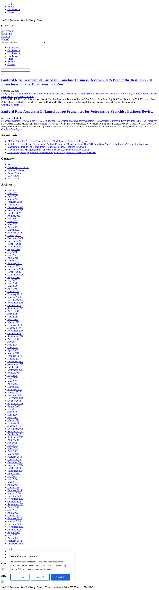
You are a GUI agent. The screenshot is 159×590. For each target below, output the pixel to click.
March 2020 (13, 291)
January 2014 (14, 493)
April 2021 (12, 257)
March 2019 (13, 322)
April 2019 (12, 319)
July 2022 (12, 218)
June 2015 (12, 445)
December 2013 (15, 496)
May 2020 (12, 285)
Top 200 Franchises (24, 96)
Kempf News (14, 173)
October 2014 (14, 468)
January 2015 (14, 459)
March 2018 (13, 353)
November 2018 (15, 330)
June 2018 (12, 344)
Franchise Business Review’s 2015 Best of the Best (106, 93)
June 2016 (12, 412)
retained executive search (73, 121)
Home (10, 3)
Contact (11, 12)
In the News (35, 121)
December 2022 (15, 207)
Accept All (60, 577)
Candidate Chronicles (18, 167)
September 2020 (15, 274)
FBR (3, 93)
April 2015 (12, 451)
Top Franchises (149, 121)
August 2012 (13, 532)
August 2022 (13, 215)
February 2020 (14, 294)
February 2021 (14, 263)
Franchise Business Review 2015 (63, 93)
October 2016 (14, 400)
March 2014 (13, 487)
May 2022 (12, 224)
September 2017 (15, 370)
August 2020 (13, 277)
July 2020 (12, 280)
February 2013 (14, 518)
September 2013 (15, 504)
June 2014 (12, 479)
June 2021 (12, 255)
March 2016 (13, 420)
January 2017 (14, 392)
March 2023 (13, 199)
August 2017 (13, 372)
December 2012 (15, 524)
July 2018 (12, 342)
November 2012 (15, 526)
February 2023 (14, 201)
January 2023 (14, 204)
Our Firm (12, 47)
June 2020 (12, 283)
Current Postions (15, 170)
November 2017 (15, 364)
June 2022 (12, 221)
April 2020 (12, 288)
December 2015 (15, 428)
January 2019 (14, 328)
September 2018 (15, 336)
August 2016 (13, 406)
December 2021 (15, 238)
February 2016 (14, 423)
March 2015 (13, 454)
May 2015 (12, 448)
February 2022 (14, 232)
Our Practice (13, 9)
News (11, 61)
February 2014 (14, 490)
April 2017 (12, 384)
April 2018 (12, 350)
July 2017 (12, 375)
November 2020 (15, 269)
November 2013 (15, 498)
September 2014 (15, 470)
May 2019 (12, 316)
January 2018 (14, 358)
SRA (3, 96)
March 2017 (13, 386)
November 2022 (15, 210)
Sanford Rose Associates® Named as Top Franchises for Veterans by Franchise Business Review (77, 111)
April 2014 (12, 484)
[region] (40, 567)
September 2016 (15, 403)
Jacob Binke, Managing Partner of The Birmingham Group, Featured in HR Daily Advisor (51, 152)
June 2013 (12, 510)
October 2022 (14, 213)
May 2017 (12, 381)
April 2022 (12, 227)
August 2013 (13, 507)
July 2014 (12, 476)
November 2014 (15, 465)
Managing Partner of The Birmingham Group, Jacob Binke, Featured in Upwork (46, 147)
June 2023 (12, 190)
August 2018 (13, 339)
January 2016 (14, 426)
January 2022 (14, 235)
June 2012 (12, 535)
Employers (13, 53)
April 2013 (12, 512)
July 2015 (12, 442)
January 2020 (14, 297)
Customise (20, 577)
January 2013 (14, 521)
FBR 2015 (12, 93)
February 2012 (14, 540)
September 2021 (15, 246)
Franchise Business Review (32, 93)
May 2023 (12, 193)
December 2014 (15, 462)
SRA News (13, 175)
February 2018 (14, 356)
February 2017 (14, 389)
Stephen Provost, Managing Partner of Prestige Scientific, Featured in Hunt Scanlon (48, 149)
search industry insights (123, 121)
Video (11, 58)
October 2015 (14, 434)
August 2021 (13, 249)
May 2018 (12, 347)
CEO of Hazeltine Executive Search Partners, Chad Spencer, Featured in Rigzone (47, 141)
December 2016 (15, 395)
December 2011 (15, 543)
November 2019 (15, 302)
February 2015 (14, 456)
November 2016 (15, 398)
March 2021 (13, 260)
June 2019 (12, 314)
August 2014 (13, 473)
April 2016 (12, 417)
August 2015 (13, 440)
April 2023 (12, 196)
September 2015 (15, 437)
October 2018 (14, 333)
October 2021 (14, 243)
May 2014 (12, 482)
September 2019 (15, 308)
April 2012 (12, 538)
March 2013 (13, 515)
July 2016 (12, 409)
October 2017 (14, 367)
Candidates (13, 56)
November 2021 (15, 241)
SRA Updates (14, 178)
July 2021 (12, 252)
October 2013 (14, 501)
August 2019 (13, 311)
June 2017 (12, 378)
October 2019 (14, 305)
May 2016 (12, 414)
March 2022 (13, 229)
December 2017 (15, 361)
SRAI (10, 96)
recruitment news (51, 121)
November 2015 (15, 431)
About (10, 6)
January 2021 (14, 266)
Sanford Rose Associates (144, 93)
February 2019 (14, 325)
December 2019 (15, 300)
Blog (9, 164)
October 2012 (14, 529)
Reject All (40, 577)
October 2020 (14, 271)
